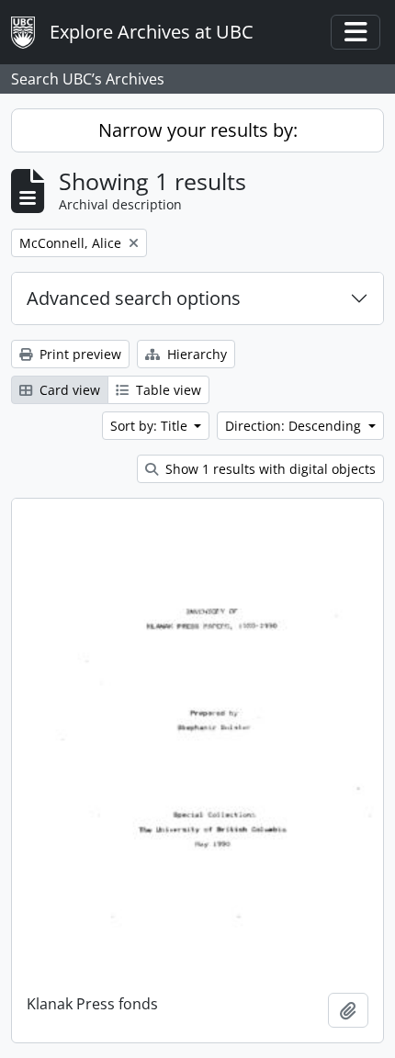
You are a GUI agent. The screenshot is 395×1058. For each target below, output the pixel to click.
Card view (68, 390)
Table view (166, 390)
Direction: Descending (295, 425)
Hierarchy (195, 354)
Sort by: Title (150, 425)
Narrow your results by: (198, 130)
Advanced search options (134, 298)
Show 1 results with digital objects (269, 469)
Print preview (78, 354)
